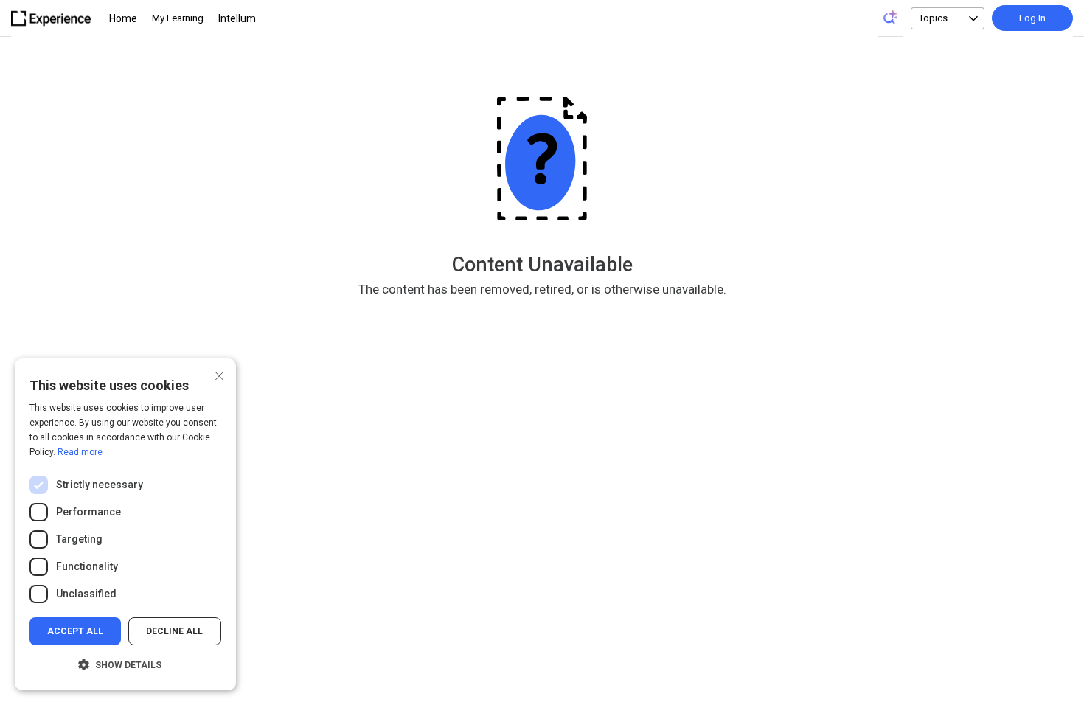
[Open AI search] (890, 16)
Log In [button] (1032, 18)
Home (123, 18)
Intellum (237, 18)
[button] (125, 665)
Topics (933, 18)
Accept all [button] (75, 631)
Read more (80, 452)
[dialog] (125, 524)
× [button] (219, 374)
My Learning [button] (178, 18)
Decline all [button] (174, 631)
